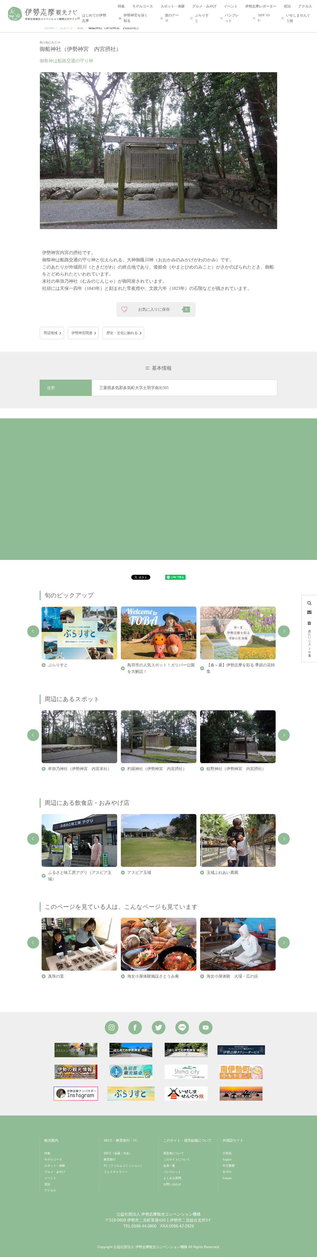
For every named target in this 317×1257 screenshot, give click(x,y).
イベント (50, 1178)
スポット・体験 (71, 28)
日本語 (227, 1153)
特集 (47, 1153)
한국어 (227, 1172)
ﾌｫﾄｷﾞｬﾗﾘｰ (264, 18)
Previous (33, 631)
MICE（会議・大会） (118, 1153)
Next (284, 631)
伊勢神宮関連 (82, 333)
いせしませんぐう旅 (298, 18)
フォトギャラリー (116, 1172)
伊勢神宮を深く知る (136, 18)
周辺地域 (50, 333)
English (227, 1159)
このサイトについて (176, 1159)
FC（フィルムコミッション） (123, 1165)
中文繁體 (229, 1165)
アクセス (50, 1190)
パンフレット (232, 18)
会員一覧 (169, 1165)
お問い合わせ (172, 1184)
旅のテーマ (172, 18)
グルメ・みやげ (54, 1172)
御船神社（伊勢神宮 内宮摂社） (114, 28)
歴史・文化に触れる (122, 333)
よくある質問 (172, 1178)
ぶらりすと (202, 18)
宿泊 (47, 1184)
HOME (50, 28)
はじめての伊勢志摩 (94, 18)
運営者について (173, 1153)
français (227, 1178)
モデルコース (53, 1159)
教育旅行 (110, 1159)
